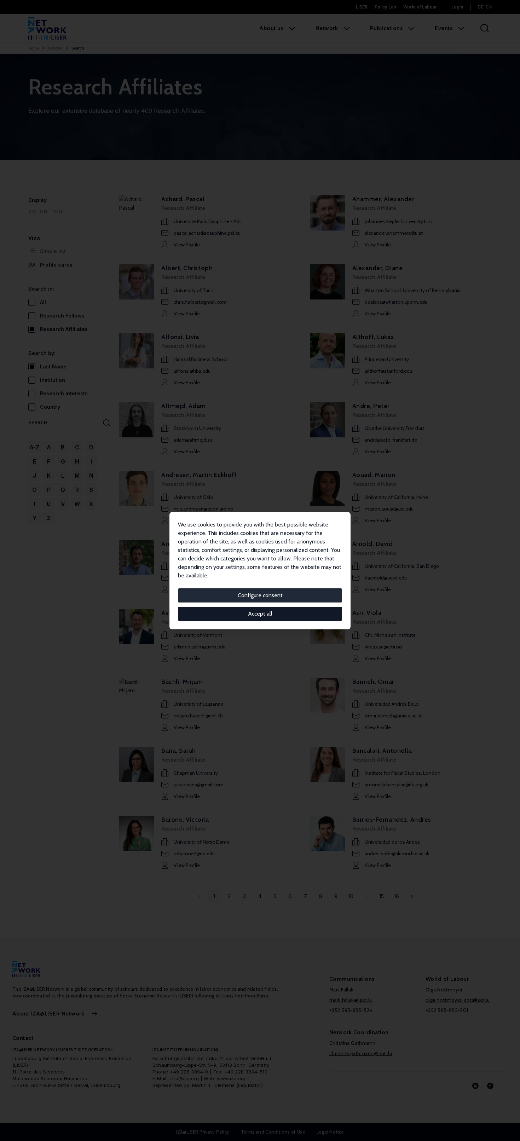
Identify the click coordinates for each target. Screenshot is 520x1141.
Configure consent (260, 595)
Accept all (260, 613)
